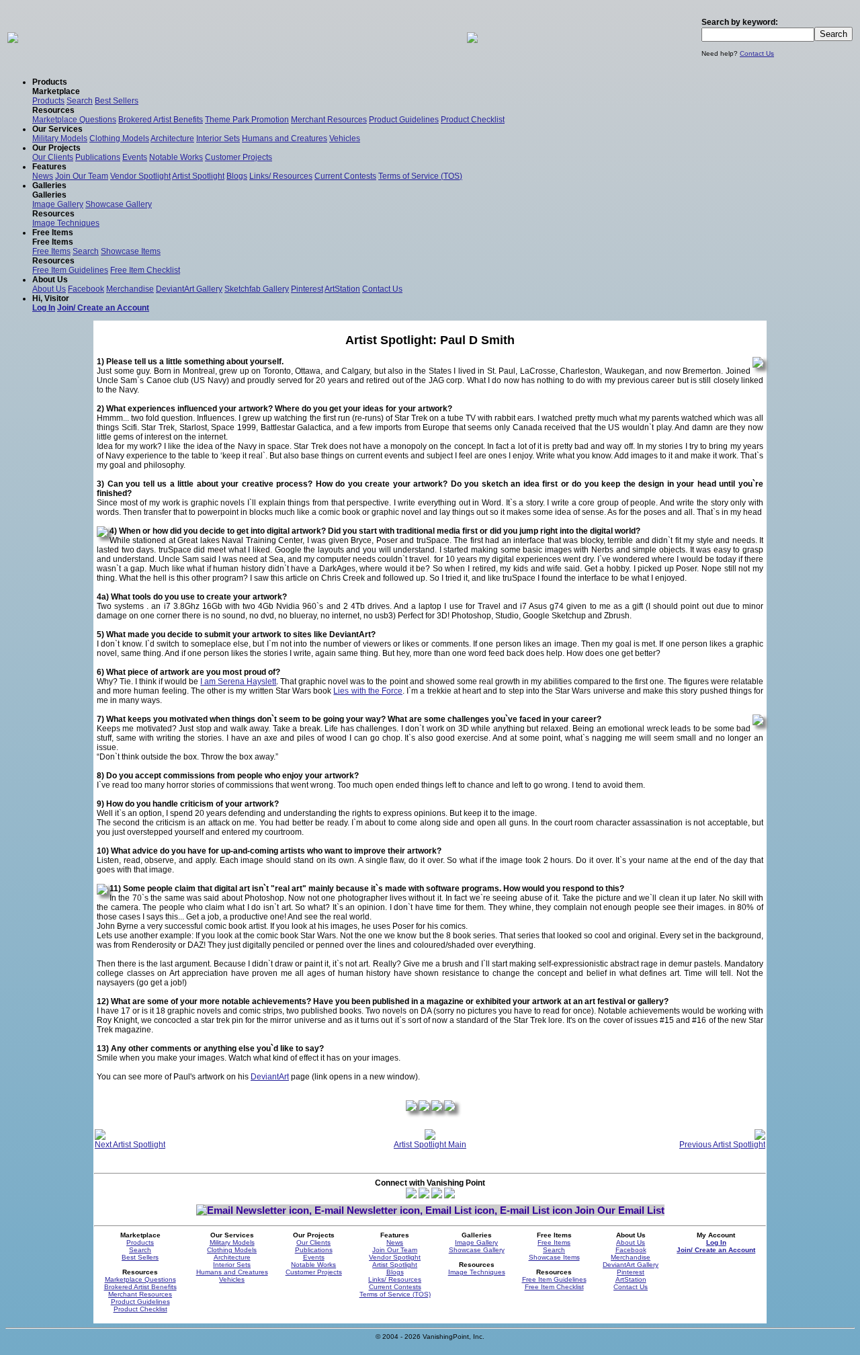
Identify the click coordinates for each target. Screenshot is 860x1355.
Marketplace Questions (74, 119)
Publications (97, 157)
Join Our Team (81, 176)
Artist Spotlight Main (430, 1144)
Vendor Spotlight (140, 176)
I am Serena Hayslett (238, 681)
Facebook (86, 289)
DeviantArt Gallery (189, 289)
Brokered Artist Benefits (160, 119)
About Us (49, 289)
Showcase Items (131, 251)
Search (80, 101)
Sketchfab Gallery (256, 289)
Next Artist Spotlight (130, 1144)
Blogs (236, 176)
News (42, 176)
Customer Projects (238, 157)
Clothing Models (119, 138)
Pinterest (307, 289)
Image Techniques (65, 223)
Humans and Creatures (284, 138)
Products (48, 101)
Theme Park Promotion (247, 119)
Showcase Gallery (118, 204)
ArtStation (342, 289)
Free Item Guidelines (70, 270)
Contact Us (757, 53)
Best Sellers (116, 101)
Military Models (59, 138)
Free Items (51, 251)
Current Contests (345, 176)
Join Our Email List (619, 1210)
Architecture (172, 138)
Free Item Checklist (145, 270)
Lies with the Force (367, 691)
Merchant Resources (329, 119)
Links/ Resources (280, 176)
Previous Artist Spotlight (722, 1144)
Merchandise (130, 289)
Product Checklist (473, 119)
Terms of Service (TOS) (420, 176)
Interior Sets (218, 138)
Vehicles (344, 138)
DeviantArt (270, 1076)
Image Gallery (57, 204)
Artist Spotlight (198, 176)
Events (134, 157)
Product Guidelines (404, 119)
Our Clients (52, 157)
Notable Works (176, 157)
